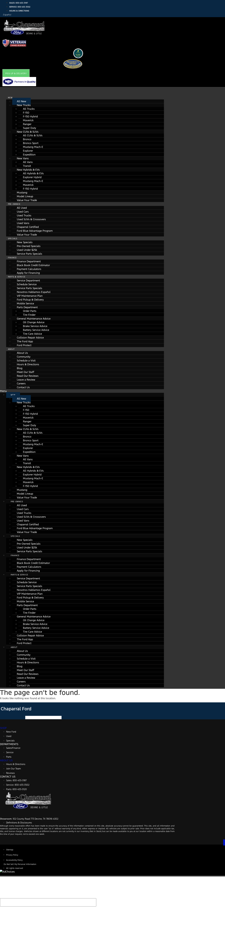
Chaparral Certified (28, 227)
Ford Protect (24, 345)
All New (21, 101)
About (11, 349)
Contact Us (23, 387)
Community (23, 356)
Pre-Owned (14, 204)
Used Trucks (24, 215)
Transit (27, 166)
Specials (12, 238)
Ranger (27, 124)
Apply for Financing (28, 273)
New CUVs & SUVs (27, 131)
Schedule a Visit (26, 360)
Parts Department (27, 307)
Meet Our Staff (25, 372)
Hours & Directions (28, 364)
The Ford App (25, 341)
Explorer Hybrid (32, 177)
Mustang (22, 192)
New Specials (24, 242)
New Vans (23, 158)
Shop (3, 728)
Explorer (28, 150)
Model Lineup (25, 196)
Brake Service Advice (35, 326)
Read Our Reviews (27, 376)
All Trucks (29, 108)
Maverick (28, 120)
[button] (16, 73)
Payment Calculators (29, 269)
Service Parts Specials (29, 253)
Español (7, 15)
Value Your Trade (27, 200)
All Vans (28, 162)
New (10, 98)
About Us (22, 353)
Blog (19, 368)
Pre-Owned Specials (28, 246)
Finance (12, 258)
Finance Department (29, 261)
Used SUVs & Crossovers (31, 219)
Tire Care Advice (32, 333)
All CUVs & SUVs (32, 135)
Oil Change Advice (33, 322)
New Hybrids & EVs (28, 169)
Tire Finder (29, 314)
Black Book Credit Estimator (33, 265)
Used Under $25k (27, 250)
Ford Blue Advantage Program (35, 230)
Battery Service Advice (36, 330)
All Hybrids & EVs (33, 173)
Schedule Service (27, 284)
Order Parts (29, 311)
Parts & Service (16, 277)
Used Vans (23, 223)
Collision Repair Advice (30, 337)
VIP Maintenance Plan (30, 295)
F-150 (26, 112)
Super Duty (29, 128)
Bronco (27, 139)
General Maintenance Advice (34, 318)
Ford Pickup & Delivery (30, 299)
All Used (22, 207)
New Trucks (24, 105)
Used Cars (23, 211)
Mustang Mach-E (33, 147)
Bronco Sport (30, 143)
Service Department (28, 280)
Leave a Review (26, 379)
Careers (21, 383)
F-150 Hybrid (30, 116)
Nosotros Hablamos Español (34, 292)
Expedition (29, 154)
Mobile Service (25, 303)
